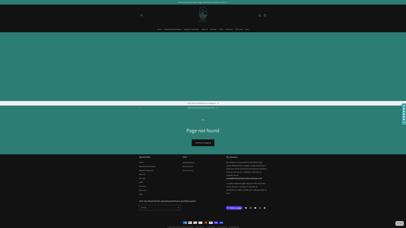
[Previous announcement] (139, 108)
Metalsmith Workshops (147, 166)
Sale (140, 194)
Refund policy (200, 227)
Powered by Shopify (187, 227)
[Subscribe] (178, 207)
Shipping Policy (188, 162)
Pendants (142, 186)
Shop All (142, 174)
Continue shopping (203, 143)
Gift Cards (142, 190)
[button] (141, 15)
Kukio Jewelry (176, 227)
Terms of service (222, 227)
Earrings (142, 178)
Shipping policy (234, 227)
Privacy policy (210, 227)
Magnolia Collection (146, 170)
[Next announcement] (266, 108)
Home (141, 162)
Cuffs (141, 182)
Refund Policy (188, 166)
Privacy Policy (188, 170)
